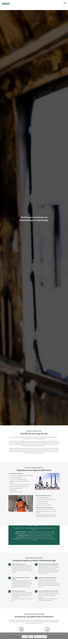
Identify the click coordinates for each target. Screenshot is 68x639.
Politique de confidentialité (40, 636)
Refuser (30, 636)
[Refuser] (66, 635)
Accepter (25, 636)
